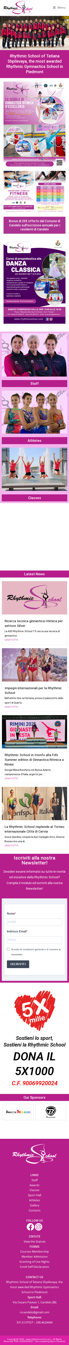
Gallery (34, 1205)
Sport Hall (34, 1195)
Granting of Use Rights (34, 1262)
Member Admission (35, 1257)
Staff (34, 383)
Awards (34, 1185)
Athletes (34, 441)
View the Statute (34, 1241)
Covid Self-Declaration (34, 1267)
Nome (11, 913)
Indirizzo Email (16, 931)
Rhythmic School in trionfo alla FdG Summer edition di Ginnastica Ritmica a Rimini (34, 759)
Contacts (35, 1210)
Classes (34, 498)
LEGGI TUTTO (11, 639)
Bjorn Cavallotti (57, 1341)
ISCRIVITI (18, 964)
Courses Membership (34, 1251)
